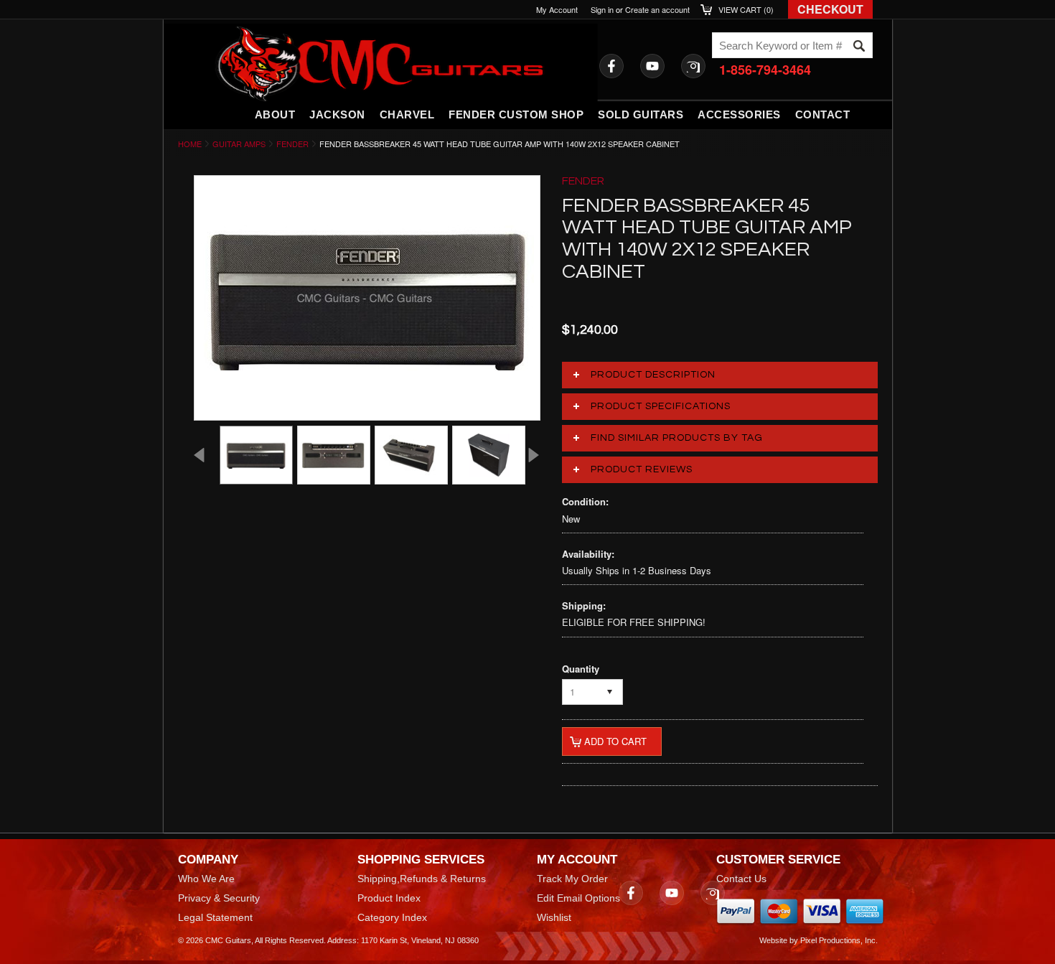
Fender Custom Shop (516, 114)
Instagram (693, 66)
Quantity (580, 668)
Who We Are (206, 878)
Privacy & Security (219, 898)
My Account (557, 9)
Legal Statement (215, 917)
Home (190, 143)
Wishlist (554, 917)
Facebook (611, 66)
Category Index (392, 917)
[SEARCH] (859, 46)
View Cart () (746, 9)
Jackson (337, 114)
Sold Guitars (640, 114)
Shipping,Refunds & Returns (421, 878)
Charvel (407, 114)
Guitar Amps (239, 143)
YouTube (652, 66)
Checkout (830, 9)
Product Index (389, 898)
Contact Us (741, 878)
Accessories (739, 114)
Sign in (602, 9)
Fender (292, 143)
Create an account (657, 9)
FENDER (583, 181)
